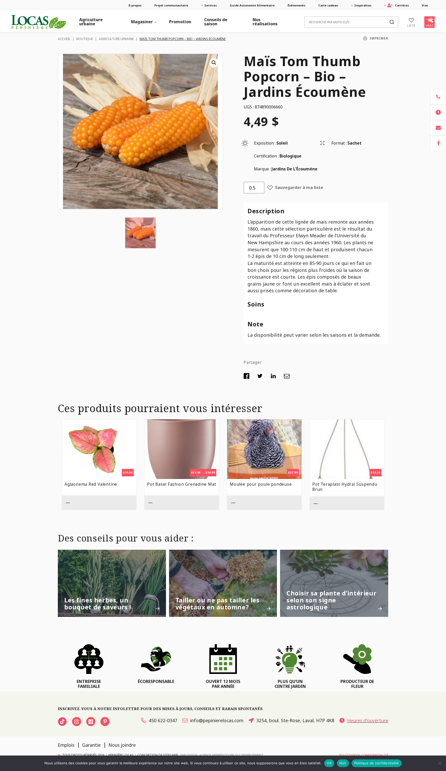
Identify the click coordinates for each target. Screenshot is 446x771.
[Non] (439, 763)
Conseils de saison (215, 22)
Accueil (64, 39)
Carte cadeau (328, 5)
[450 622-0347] (438, 97)
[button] (214, 62)
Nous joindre (122, 745)
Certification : (266, 156)
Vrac (425, 5)
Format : (339, 143)
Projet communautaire (171, 5)
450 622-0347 (163, 720)
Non (342, 763)
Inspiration (362, 5)
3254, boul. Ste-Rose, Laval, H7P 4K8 (295, 720)
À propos (135, 5)
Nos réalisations (265, 22)
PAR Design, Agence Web (199, 755)
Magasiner (142, 22)
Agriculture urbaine (91, 22)
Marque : (262, 169)
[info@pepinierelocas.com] (438, 128)
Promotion (180, 22)
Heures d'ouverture (367, 720)
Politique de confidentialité (376, 763)
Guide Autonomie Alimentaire (252, 5)
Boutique (84, 39)
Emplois (66, 745)
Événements (296, 5)
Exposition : (265, 143)
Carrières (402, 5)
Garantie (91, 745)
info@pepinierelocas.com (216, 720)
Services (210, 5)
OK (329, 763)
